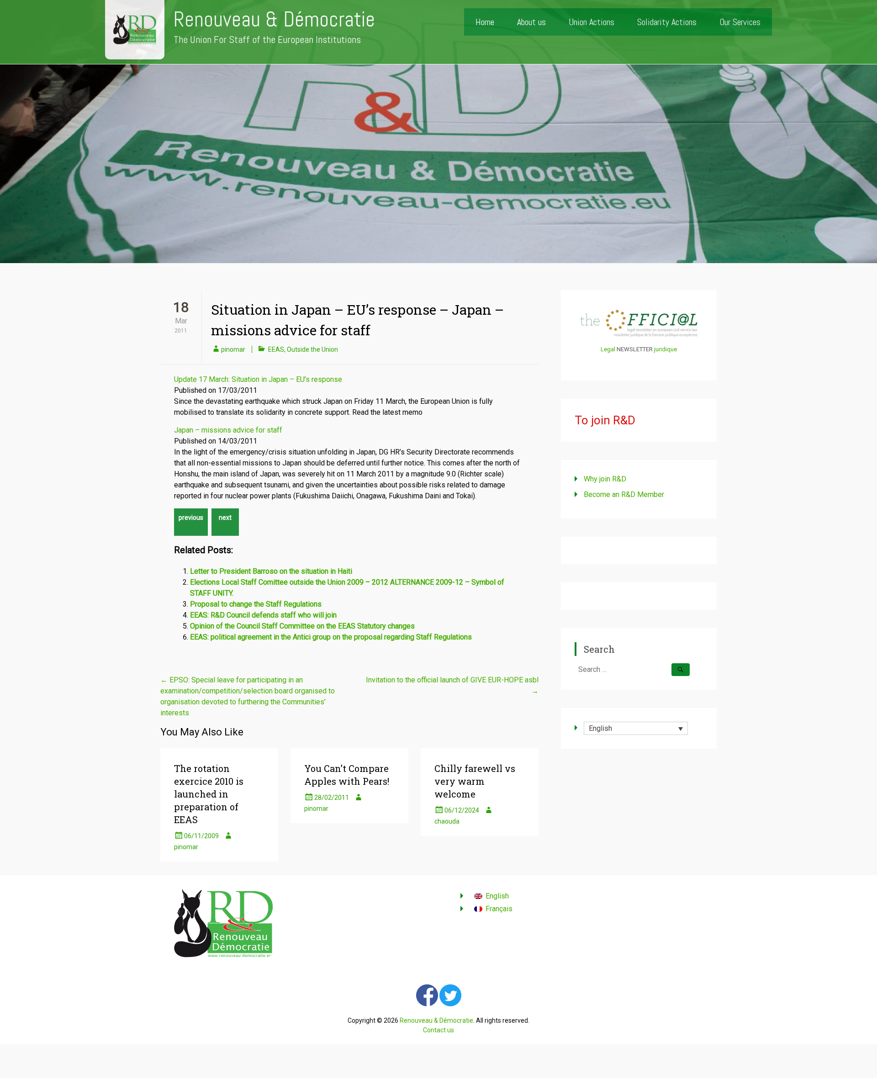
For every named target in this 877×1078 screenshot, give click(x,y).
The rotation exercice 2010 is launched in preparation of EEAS (208, 793)
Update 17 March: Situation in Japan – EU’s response (258, 379)
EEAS (276, 349)
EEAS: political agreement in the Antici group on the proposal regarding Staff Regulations (331, 637)
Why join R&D (605, 479)
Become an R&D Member (624, 494)
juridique (665, 349)
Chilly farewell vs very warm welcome (474, 781)
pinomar (233, 349)
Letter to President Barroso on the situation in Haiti (271, 571)
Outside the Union (312, 349)
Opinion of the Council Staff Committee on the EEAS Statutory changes (302, 626)
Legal (608, 349)
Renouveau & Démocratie (274, 19)
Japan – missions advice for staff (228, 430)
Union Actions (591, 22)
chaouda (447, 821)
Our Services (740, 22)
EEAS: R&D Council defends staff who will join (263, 615)
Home (484, 22)
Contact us (438, 1030)
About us (531, 22)
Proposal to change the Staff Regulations (256, 604)
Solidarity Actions (667, 22)
